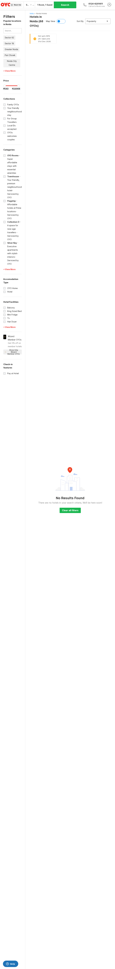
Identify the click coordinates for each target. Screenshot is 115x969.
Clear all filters (70, 510)
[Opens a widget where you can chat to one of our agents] (10, 964)
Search (65, 4)
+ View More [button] (9, 71)
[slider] (4, 86)
